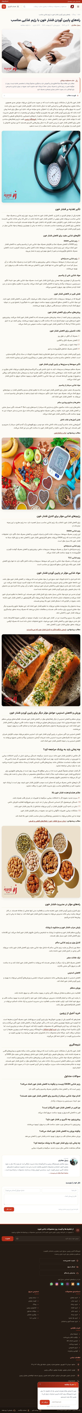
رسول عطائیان (75, 25)
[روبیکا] (67, 1284)
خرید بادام (74, 1311)
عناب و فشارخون (60, 433)
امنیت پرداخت (73, 1344)
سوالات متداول (31, 1311)
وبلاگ (74, 15)
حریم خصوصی (73, 1348)
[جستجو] (24, 7)
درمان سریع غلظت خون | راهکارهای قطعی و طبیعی (47, 821)
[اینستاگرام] (57, 1284)
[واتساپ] (51, 1284)
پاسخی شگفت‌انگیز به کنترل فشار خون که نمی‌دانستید (46, 629)
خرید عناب (74, 1301)
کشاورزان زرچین (31, 1308)
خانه (79, 15)
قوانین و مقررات (73, 1351)
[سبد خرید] (4, 6)
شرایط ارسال (74, 1334)
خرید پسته (74, 1315)
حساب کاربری (12, 6)
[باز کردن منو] (78, 6)
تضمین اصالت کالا (72, 1341)
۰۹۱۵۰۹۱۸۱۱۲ (5, 1)
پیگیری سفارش (31, 1315)
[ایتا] (73, 1284)
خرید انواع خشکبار (50, 1029)
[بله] (62, 1284)
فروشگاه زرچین (30, 119)
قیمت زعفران (32, 1301)
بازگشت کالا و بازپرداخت (70, 1337)
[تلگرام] (78, 1284)
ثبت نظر (9, 1209)
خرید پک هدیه (73, 1318)
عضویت (7, 1239)
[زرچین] (72, 6)
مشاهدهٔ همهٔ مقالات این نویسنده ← (58, 1173)
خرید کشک (74, 1308)
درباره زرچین (32, 1298)
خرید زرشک (74, 1304)
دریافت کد (45, 1402)
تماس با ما (33, 1318)
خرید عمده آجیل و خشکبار (69, 1321)
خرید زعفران (74, 1298)
